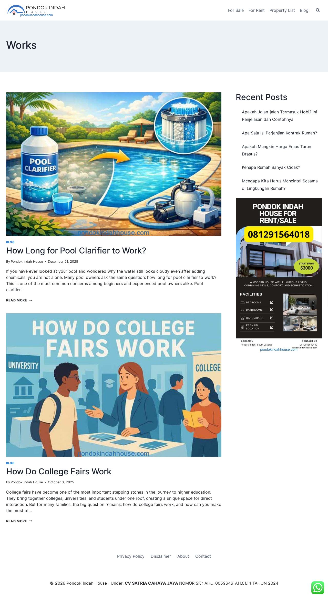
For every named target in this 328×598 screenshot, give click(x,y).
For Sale (236, 10)
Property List (282, 10)
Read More (19, 300)
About (183, 556)
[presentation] (113, 164)
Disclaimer (161, 556)
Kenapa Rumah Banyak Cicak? (271, 167)
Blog (304, 10)
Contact (203, 556)
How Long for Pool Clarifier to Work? (76, 251)
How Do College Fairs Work (58, 471)
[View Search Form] (318, 10)
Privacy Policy (131, 556)
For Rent (257, 10)
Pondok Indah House (27, 261)
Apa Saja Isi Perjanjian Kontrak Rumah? (279, 132)
